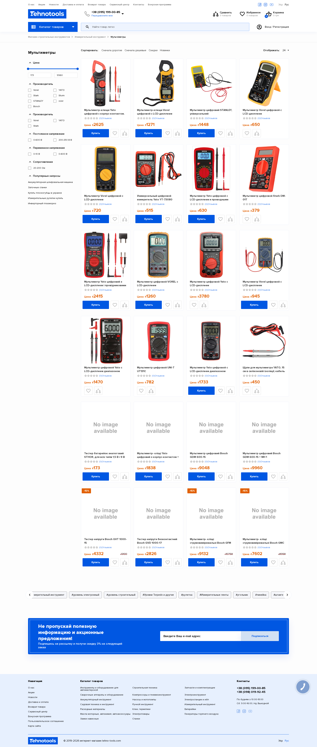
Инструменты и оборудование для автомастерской (99, 689)
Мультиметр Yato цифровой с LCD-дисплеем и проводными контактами (209, 197)
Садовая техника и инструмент (97, 704)
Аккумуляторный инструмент (95, 699)
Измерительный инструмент (90, 36)
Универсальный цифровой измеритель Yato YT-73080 (154, 197)
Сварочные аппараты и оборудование (101, 695)
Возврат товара (97, 4)
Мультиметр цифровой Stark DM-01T (264, 197)
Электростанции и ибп (197, 699)
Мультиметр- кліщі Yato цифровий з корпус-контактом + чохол (158, 455)
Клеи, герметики (141, 709)
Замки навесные (89, 719)
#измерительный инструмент (47, 594)
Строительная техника (144, 688)
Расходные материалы (92, 709)
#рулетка (186, 594)
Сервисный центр (119, 4)
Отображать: (271, 50)
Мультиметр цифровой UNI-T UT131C (156, 369)
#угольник (242, 594)
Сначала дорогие (112, 50)
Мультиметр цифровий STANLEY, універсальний (211, 111)
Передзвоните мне (102, 16)
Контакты (138, 4)
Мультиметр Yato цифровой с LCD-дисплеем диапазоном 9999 (209, 369)
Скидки (153, 50)
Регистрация (281, 27)
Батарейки (190, 709)
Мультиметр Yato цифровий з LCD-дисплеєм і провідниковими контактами (105, 283)
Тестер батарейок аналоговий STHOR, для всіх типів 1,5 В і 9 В (104, 455)
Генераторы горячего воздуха (201, 714)
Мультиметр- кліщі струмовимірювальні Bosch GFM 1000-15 (210, 541)
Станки (136, 719)
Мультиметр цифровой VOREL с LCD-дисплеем (157, 283)
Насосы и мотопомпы (144, 699)
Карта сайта (34, 726)
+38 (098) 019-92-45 (251, 691)
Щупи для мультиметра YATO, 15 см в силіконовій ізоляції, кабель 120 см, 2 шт (264, 369)
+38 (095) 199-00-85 (105, 12)
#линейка (260, 594)
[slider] (28, 69)
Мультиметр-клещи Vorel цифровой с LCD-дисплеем (154, 111)
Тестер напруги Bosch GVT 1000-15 (105, 541)
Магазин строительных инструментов (49, 36)
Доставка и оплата (73, 4)
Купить (95, 133)
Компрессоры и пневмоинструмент (151, 695)
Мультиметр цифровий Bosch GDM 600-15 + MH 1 (262, 455)
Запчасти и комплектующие (200, 688)
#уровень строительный (120, 594)
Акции (41, 4)
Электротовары (140, 714)
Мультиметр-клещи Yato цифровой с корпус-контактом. (104, 111)
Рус (287, 4)
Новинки (165, 50)
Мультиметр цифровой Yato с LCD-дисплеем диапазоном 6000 (103, 369)
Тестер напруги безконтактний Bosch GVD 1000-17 (157, 541)
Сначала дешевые (135, 50)
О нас (31, 4)
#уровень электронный (85, 594)
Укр (281, 4)
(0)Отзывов (105, 118)
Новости (54, 4)
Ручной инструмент (142, 704)
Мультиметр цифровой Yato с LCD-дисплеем (209, 283)
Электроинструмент (195, 695)
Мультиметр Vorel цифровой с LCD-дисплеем (262, 111)
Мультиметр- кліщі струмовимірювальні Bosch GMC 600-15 (263, 541)
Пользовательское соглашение (46, 721)
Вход (268, 27)
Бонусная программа (159, 4)
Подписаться (260, 636)
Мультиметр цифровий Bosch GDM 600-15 (209, 455)
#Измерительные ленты (214, 594)
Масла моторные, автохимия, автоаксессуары (105, 714)
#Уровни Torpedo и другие (158, 594)
